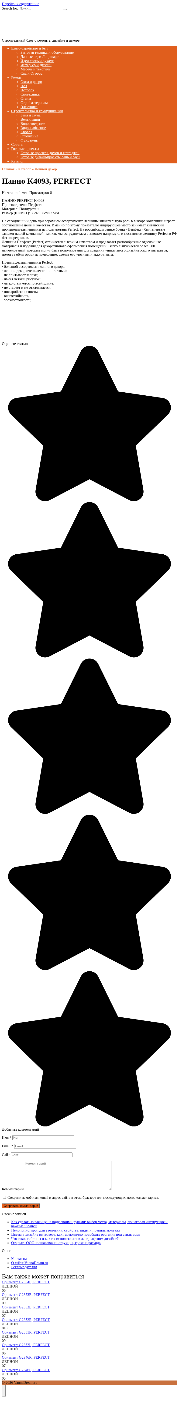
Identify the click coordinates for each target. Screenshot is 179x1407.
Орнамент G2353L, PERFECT (26, 1307)
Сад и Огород (31, 73)
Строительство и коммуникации (37, 111)
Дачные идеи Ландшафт (40, 57)
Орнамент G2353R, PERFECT (26, 1295)
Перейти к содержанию (20, 4)
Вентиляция (30, 119)
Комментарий (13, 1189)
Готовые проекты (25, 149)
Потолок (27, 90)
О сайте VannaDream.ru (29, 1263)
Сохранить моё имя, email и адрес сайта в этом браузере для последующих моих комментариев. (83, 1197)
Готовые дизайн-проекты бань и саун (50, 157)
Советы (17, 144)
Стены (26, 98)
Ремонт (17, 77)
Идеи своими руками (37, 61)
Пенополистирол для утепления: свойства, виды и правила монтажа (65, 1230)
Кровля (26, 132)
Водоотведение (33, 124)
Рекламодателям (24, 1267)
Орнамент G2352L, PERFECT (26, 1345)
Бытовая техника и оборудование (47, 52)
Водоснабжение (33, 128)
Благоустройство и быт (29, 48)
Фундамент (30, 140)
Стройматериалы (34, 103)
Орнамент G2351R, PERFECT (26, 1332)
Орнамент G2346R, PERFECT (26, 1357)
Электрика (29, 107)
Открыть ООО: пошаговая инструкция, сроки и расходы (56, 1243)
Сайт (6, 1155)
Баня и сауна (31, 115)
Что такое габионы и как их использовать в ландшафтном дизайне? (65, 1239)
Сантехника (30, 94)
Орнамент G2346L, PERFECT (26, 1370)
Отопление (29, 136)
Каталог (17, 161)
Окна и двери (31, 82)
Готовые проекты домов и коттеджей (50, 153)
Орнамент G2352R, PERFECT (26, 1320)
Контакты (19, 1259)
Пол (24, 86)
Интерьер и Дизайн (36, 65)
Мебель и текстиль (35, 69)
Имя (6, 1137)
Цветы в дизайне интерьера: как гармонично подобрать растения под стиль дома (75, 1234)
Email (7, 1146)
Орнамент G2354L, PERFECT (26, 1282)
